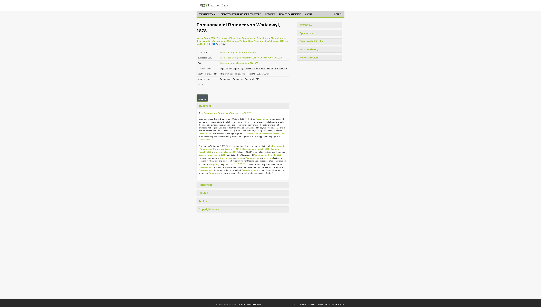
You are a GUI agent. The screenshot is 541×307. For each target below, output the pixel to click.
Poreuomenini (262, 119)
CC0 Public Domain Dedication (249, 304)
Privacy (327, 304)
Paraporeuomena (250, 170)
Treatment (205, 106)
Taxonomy (306, 25)
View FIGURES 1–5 (206, 139)
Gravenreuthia (227, 158)
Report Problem (309, 57)
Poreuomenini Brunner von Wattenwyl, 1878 (225, 113)
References (205, 184)
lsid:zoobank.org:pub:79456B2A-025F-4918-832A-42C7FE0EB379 (251, 58)
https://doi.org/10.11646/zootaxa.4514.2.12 (240, 52)
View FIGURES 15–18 (240, 164)
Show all (202, 99)
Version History (309, 49)
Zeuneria (239, 158)
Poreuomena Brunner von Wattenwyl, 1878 (220, 149)
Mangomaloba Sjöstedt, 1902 (267, 155)
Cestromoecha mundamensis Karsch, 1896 (264, 134)
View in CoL (251, 112)
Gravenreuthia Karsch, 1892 (212, 155)
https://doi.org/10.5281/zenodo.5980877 (239, 63)
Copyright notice (209, 209)
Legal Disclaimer (338, 304)
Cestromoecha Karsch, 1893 (255, 149)
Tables (203, 201)
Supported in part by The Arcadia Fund (308, 304)
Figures (203, 193)
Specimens (306, 33)
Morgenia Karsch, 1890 (227, 152)
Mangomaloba (252, 158)
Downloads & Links (311, 41)
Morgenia (268, 158)
